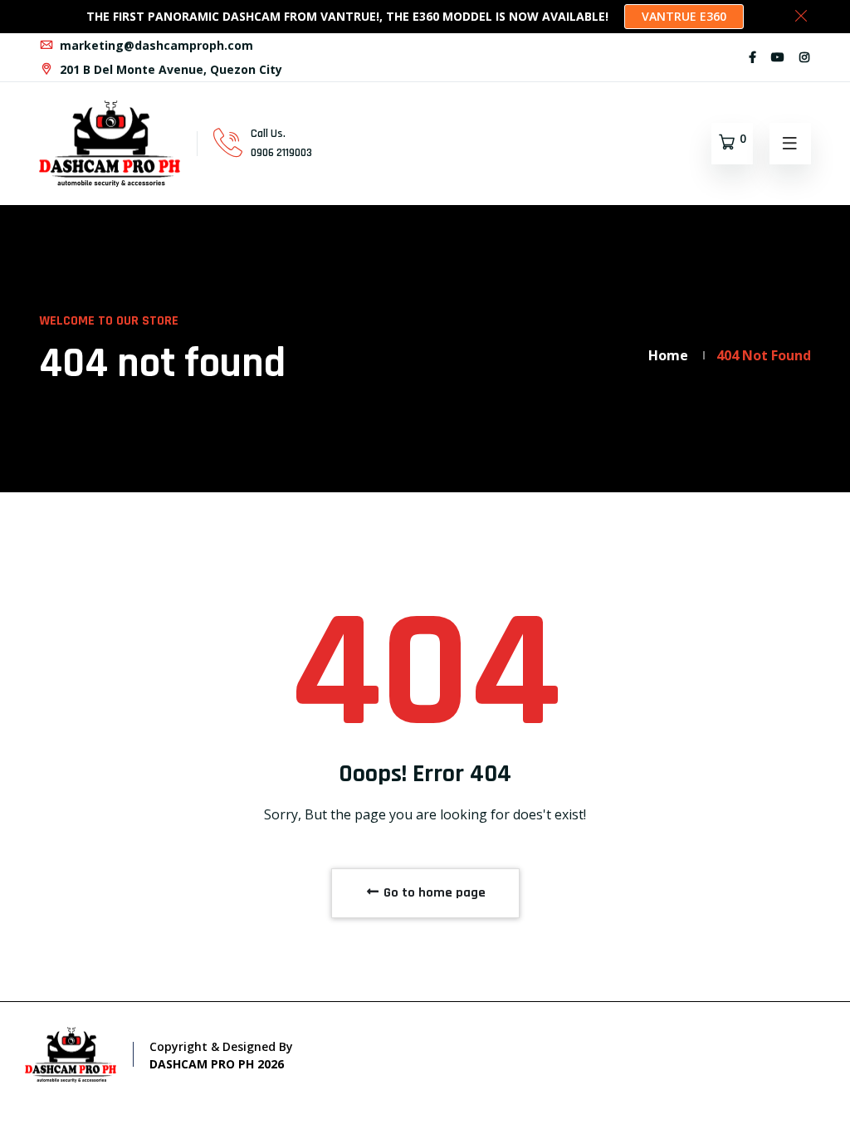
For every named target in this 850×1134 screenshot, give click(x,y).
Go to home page (433, 893)
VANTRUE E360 (684, 16)
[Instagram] (804, 57)
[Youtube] (777, 57)
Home (668, 355)
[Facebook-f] (752, 57)
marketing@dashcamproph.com (154, 45)
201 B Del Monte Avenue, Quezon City (169, 69)
